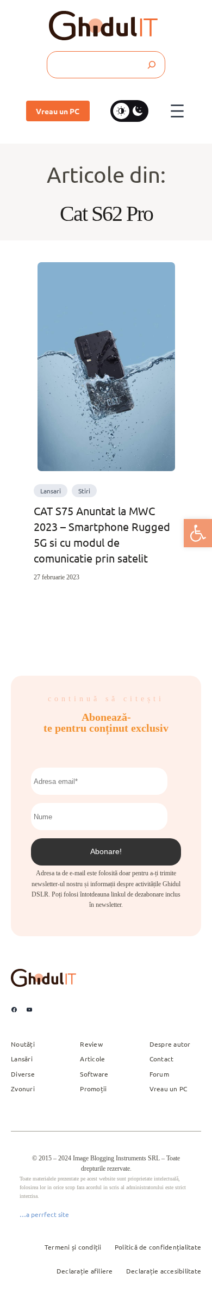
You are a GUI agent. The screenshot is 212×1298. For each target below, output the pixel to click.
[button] (198, 533)
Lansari (50, 490)
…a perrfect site (44, 1214)
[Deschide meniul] (177, 111)
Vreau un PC (57, 111)
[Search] (151, 65)
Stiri (84, 490)
